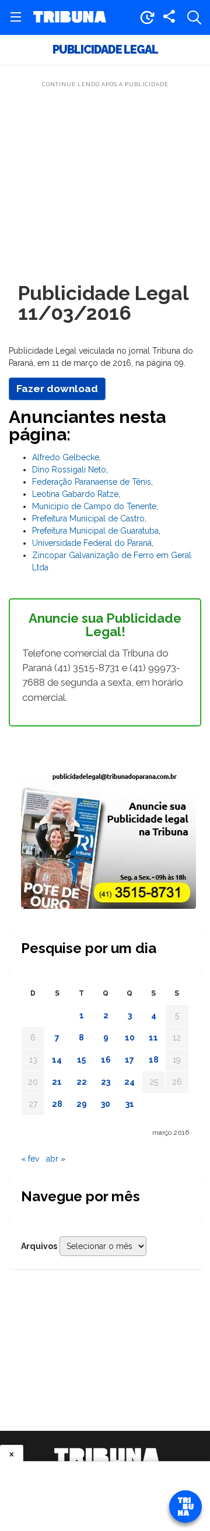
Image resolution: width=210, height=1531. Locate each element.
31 (129, 1104)
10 (130, 1037)
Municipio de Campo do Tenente (94, 506)
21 (57, 1081)
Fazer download (57, 388)
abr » (55, 1158)
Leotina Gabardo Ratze (75, 494)
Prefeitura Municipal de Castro (88, 518)
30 (105, 1104)
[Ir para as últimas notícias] (147, 17)
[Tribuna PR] (107, 1456)
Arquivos (39, 1246)
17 (129, 1059)
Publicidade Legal (105, 50)
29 (81, 1104)
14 (57, 1059)
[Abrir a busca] (194, 17)
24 (129, 1081)
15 (81, 1059)
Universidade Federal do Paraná (92, 543)
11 (153, 1037)
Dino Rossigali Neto (69, 469)
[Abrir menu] (15, 17)
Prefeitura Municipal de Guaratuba (95, 530)
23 (105, 1081)
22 (81, 1081)
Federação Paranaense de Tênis (91, 481)
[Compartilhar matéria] (169, 17)
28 (57, 1104)
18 (154, 1059)
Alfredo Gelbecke (65, 457)
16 (106, 1059)
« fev (30, 1158)
